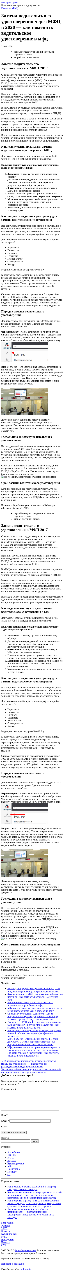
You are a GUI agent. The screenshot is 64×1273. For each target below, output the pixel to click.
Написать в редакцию (12, 1263)
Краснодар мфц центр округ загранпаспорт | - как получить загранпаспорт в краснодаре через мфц (33, 990)
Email (5, 1120)
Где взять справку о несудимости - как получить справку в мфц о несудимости (33, 1054)
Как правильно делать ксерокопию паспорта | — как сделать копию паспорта (33, 1188)
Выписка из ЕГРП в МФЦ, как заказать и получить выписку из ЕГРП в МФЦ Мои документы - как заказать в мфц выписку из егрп (34, 1025)
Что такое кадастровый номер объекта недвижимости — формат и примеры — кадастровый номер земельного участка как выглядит (30, 1213)
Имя (4, 1115)
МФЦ (10, 1166)
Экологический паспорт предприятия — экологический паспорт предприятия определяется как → (31, 1070)
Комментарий (8, 1089)
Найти (34, 1141)
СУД (9, 1174)
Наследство (13, 1169)
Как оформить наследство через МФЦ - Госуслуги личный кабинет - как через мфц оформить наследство (34, 1033)
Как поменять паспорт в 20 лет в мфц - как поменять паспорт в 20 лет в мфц (30, 1004)
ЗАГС (10, 1157)
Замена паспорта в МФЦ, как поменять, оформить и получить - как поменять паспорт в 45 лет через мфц (35, 997)
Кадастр (11, 1160)
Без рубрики (14, 1152)
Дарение (11, 1155)
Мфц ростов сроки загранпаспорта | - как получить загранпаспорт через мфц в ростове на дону (34, 1009)
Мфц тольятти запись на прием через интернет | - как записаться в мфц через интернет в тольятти (33, 1048)
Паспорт (11, 1171)
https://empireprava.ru (25, 1250)
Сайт (4, 1126)
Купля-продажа (15, 1163)
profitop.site (26, 1269)
